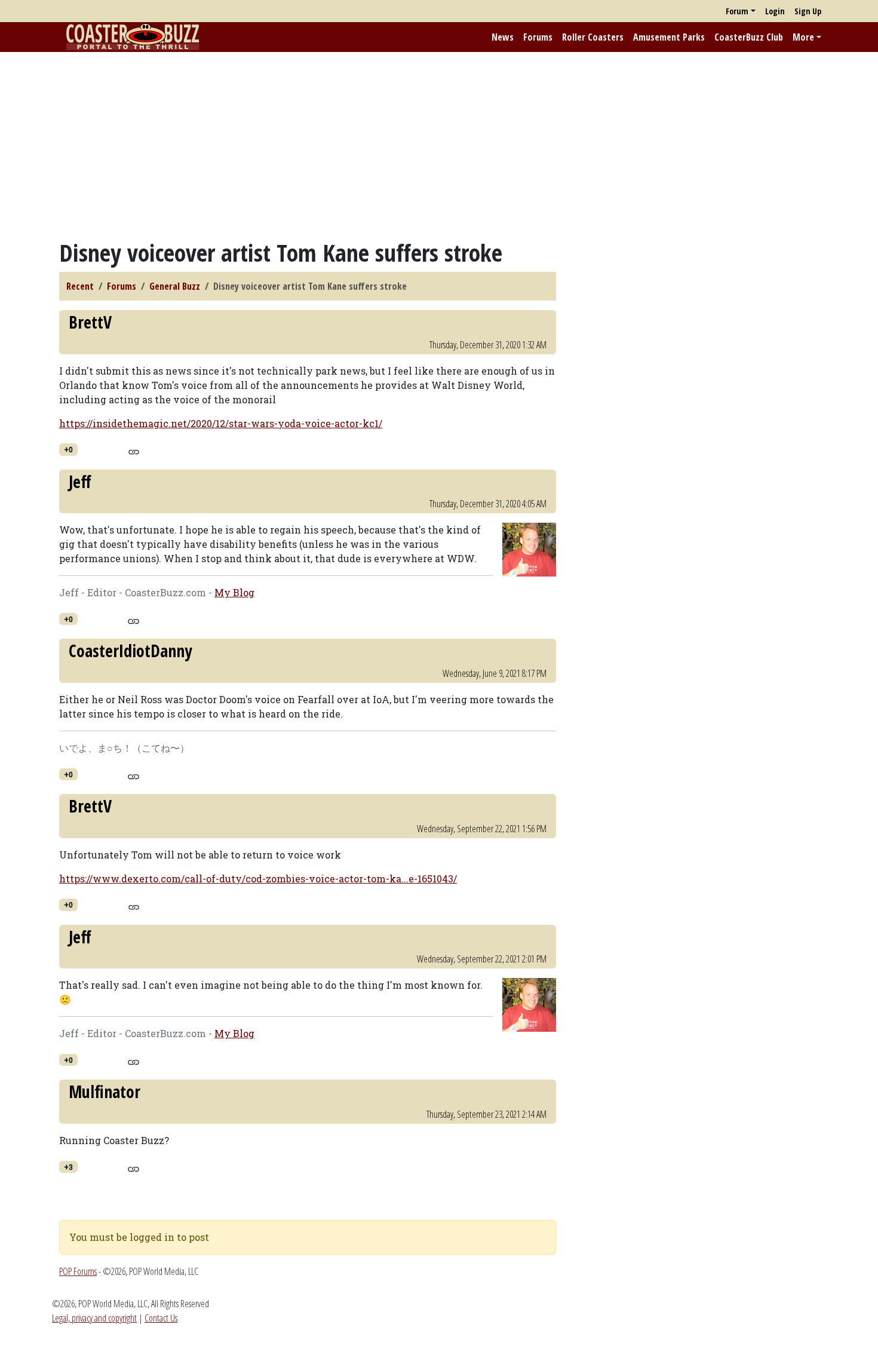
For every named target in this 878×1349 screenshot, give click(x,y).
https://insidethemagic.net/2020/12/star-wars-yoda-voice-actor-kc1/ (220, 423)
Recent (80, 286)
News (503, 37)
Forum (737, 11)
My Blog (234, 592)
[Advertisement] (439, 145)
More (803, 37)
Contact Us (161, 1318)
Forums (537, 37)
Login (775, 11)
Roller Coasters (593, 37)
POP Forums (78, 1271)
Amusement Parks (669, 37)
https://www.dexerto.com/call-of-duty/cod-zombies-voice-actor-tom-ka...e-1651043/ (258, 878)
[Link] (133, 450)
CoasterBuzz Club (748, 37)
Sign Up (807, 11)
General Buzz (174, 286)
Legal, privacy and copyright (94, 1318)
